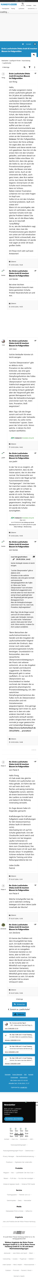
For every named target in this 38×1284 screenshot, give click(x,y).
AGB (31, 1139)
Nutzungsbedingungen (18, 1145)
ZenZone (3, 929)
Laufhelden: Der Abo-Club (24, 1172)
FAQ (25, 1074)
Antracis (7, 1040)
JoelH (3, 458)
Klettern (31, 1259)
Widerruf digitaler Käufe (11, 1184)
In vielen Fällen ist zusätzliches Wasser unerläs (21, 1037)
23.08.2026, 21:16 (13, 1028)
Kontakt (6, 1139)
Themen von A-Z (24, 1195)
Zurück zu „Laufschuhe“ (20, 1009)
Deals (20, 1200)
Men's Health (17, 1264)
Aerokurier (7, 1253)
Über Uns (14, 1139)
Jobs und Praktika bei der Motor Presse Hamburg (19, 1221)
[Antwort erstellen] (33, 55)
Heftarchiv (28, 1211)
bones (3, 275)
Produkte (22, 1)
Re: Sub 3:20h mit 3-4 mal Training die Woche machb (21, 1034)
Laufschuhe (7, 63)
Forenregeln (14, 1077)
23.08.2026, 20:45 (15, 1063)
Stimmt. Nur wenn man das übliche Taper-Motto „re (21, 1060)
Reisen (6, 1178)
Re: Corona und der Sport (18, 1023)
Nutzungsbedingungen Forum (13, 1150)
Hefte (16, 1)
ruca (3, 345)
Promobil (16, 1270)
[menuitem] (28, 44)
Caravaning (6, 1259)
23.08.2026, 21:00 (13, 1052)
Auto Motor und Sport (20, 1253)
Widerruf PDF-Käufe (28, 1184)
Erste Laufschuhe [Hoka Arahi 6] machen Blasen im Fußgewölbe (19, 76)
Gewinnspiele (11, 1200)
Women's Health (19, 1276)
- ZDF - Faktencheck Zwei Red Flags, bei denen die (21, 1025)
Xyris (6, 1052)
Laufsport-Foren (15, 61)
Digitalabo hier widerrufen (23, 1162)
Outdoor (8, 1270)
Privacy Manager (8, 1156)
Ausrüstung (26, 61)
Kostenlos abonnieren (14, 1119)
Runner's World (26, 1270)
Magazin (6, 1172)
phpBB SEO (23, 1087)
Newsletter (27, 1200)
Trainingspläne (5, 8)
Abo (12, 1172)
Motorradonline (29, 1264)
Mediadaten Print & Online (14, 1211)
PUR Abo (13, 1178)
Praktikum (9, 1162)
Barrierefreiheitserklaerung (25, 1156)
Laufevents (21, 8)
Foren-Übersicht (17, 1074)
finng (3, 78)
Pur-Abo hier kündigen (25, 1178)
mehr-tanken (7, 1264)
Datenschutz (23, 1077)
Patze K (3, 766)
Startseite (5, 61)
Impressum (23, 1139)
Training (13, 8)
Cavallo (15, 1259)
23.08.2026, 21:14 (15, 1040)
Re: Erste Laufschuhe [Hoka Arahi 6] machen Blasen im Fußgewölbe (19, 273)
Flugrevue (23, 1259)
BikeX (31, 1253)
